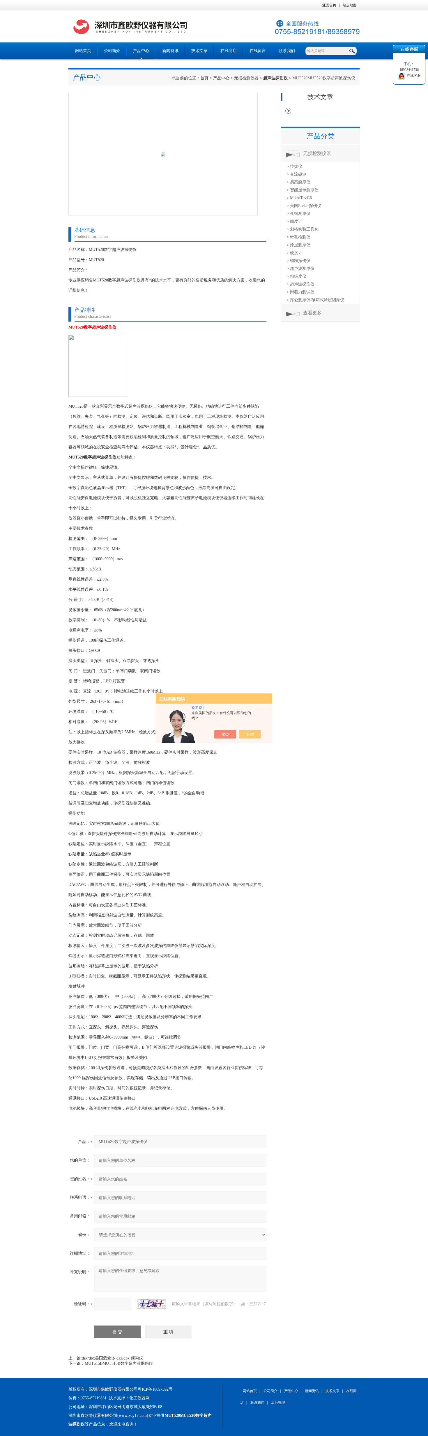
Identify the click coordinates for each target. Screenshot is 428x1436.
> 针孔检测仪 (298, 237)
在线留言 (258, 51)
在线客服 (413, 76)
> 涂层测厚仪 (298, 245)
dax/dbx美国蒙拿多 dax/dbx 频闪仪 (112, 1358)
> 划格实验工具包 (302, 229)
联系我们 (287, 51)
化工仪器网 (139, 1398)
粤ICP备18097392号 (155, 1389)
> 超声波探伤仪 (300, 284)
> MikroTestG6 (299, 198)
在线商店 (228, 51)
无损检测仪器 (246, 78)
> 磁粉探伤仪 (298, 260)
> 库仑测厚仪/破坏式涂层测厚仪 (315, 300)
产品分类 (321, 136)
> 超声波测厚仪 (300, 268)
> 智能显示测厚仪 (302, 190)
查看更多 (312, 312)
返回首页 (329, 5)
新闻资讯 (170, 51)
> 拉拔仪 (294, 166)
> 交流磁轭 (296, 174)
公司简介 (112, 51)
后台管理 (278, 1403)
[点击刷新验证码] (151, 1304)
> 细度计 (294, 221)
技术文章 (199, 51)
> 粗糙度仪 (296, 276)
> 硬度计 (294, 253)
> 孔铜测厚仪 (298, 213)
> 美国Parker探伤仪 (303, 206)
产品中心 (141, 51)
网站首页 (83, 51)
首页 (204, 78)
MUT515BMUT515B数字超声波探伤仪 (119, 1363)
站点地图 (350, 5)
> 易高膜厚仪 (298, 182)
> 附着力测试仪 (300, 292)
